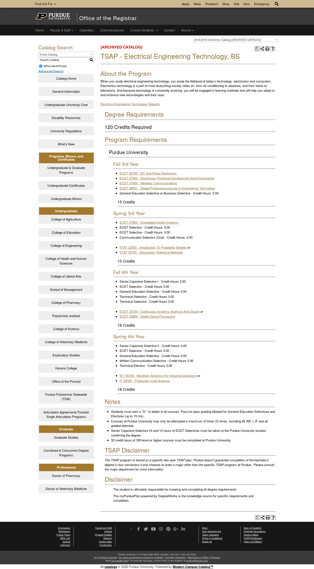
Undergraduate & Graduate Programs (66, 169)
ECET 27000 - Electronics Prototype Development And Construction (167, 178)
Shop (225, 4)
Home (39, 30)
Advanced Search (50, 71)
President (211, 4)
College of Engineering (66, 245)
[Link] (138, 529)
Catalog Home (66, 78)
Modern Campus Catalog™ (193, 566)
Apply (185, 4)
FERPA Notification (253, 538)
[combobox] (236, 39)
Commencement (112, 30)
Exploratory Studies (66, 355)
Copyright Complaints (175, 557)
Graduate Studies (66, 437)
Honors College (66, 368)
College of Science (66, 328)
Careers (108, 531)
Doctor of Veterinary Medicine (66, 488)
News (197, 4)
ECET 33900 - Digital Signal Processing (147, 316)
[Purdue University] (52, 16)
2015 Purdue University (105, 557)
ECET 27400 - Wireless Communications (148, 183)
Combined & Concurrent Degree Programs (66, 452)
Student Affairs (251, 534)
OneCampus (64, 527)
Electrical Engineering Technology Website (130, 104)
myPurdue (65, 545)
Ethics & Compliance (212, 538)
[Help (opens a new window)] (272, 49)
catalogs (110, 566)
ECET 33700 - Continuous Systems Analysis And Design (160, 311)
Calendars (87, 30)
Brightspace (64, 531)
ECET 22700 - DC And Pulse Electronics (148, 173)
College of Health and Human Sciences (66, 260)
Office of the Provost (66, 381)
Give (247, 4)
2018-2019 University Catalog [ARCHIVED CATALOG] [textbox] (227, 40)
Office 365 (65, 538)
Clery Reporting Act (211, 531)
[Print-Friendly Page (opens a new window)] (267, 49)
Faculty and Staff (103, 527)
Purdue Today (63, 534)
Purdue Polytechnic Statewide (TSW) (66, 396)
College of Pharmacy (66, 302)
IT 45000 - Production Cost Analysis (145, 380)
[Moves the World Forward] (130, 529)
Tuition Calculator (210, 534)
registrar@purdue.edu (197, 560)
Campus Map (105, 541)
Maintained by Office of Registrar (204, 557)
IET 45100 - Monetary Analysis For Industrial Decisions (158, 375)
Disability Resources (66, 117)
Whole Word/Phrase (55, 66)
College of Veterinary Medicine (66, 342)
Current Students (142, 30)
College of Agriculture (66, 219)
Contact (169, 30)
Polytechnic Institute (66, 315)
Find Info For (44, 4)
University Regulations (66, 131)
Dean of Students (252, 527)
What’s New (66, 144)
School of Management (66, 289)
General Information (66, 91)
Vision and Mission (253, 541)
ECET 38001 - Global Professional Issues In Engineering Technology (167, 188)
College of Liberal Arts (66, 276)
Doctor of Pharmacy (66, 475)
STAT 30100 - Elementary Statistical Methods (151, 252)
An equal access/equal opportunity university (141, 557)
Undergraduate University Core (66, 104)
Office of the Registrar (108, 18)
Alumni (186, 30)
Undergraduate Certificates (66, 185)
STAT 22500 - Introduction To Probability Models (153, 247)
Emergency (261, 4)
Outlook (66, 541)
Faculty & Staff (60, 30)
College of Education (66, 232)
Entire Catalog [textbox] (48, 54)
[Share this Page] (262, 49)
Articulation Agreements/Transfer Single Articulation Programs (66, 414)
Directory (107, 538)
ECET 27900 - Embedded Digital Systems (149, 222)
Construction (106, 545)
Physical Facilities (103, 534)
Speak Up (207, 541)
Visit (236, 4)
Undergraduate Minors (66, 198)
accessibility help (120, 560)
